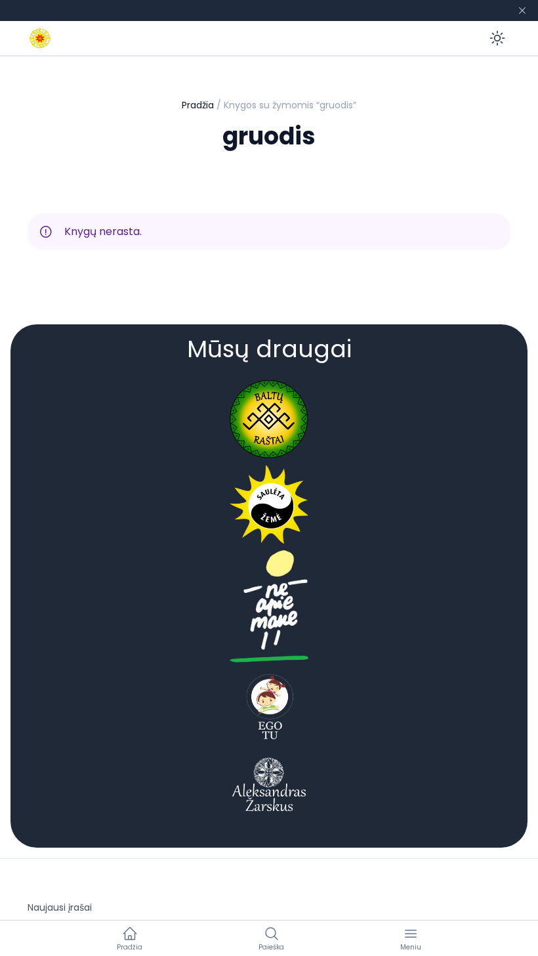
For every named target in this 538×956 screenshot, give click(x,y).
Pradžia (198, 105)
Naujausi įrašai (60, 907)
